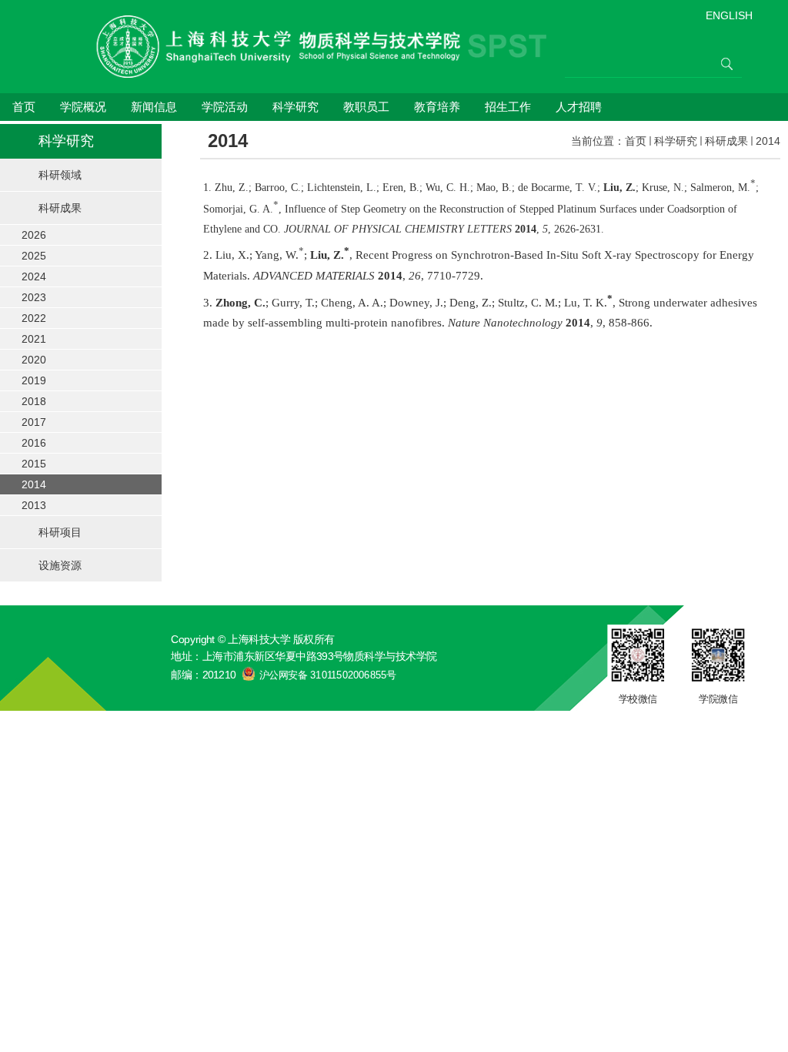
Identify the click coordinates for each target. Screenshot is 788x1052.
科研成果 (726, 141)
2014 (768, 141)
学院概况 (83, 106)
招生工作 (508, 106)
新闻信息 (154, 106)
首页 (23, 106)
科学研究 (295, 106)
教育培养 (437, 106)
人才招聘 (579, 106)
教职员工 (366, 106)
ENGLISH (729, 15)
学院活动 (225, 106)
